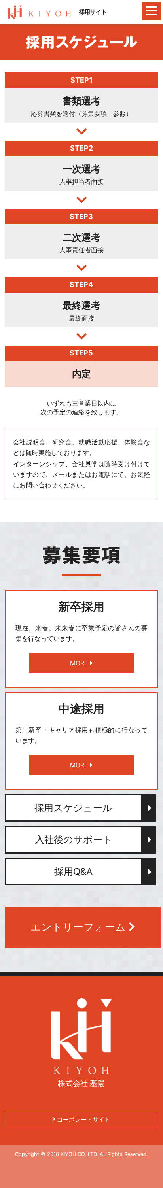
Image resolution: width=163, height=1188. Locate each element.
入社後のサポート (73, 839)
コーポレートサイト (82, 1119)
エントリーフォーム (79, 927)
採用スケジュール (73, 808)
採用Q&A (73, 871)
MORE (80, 663)
